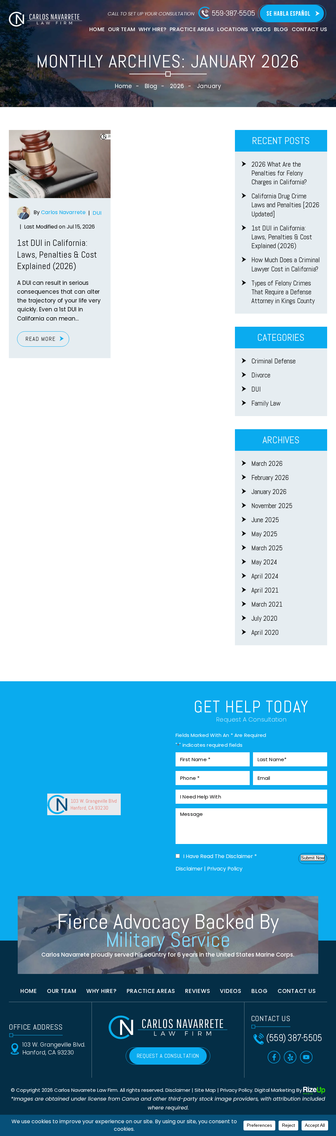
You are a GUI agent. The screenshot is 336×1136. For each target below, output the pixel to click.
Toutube (306, 1057)
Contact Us (309, 29)
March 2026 (267, 463)
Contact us (297, 991)
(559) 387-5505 (294, 1038)
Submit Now (312, 857)
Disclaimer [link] (177, 1090)
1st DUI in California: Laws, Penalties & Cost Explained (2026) (57, 254)
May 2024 (264, 562)
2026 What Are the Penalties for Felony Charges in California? (279, 173)
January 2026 (268, 491)
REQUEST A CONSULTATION (168, 1055)
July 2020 (264, 618)
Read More (41, 338)
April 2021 (265, 590)
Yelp (290, 1057)
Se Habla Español (288, 14)
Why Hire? (152, 29)
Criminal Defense (273, 361)
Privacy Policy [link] (236, 1090)
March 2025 (267, 547)
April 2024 (264, 576)
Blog (281, 29)
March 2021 (267, 604)
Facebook (274, 1057)
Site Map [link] (205, 1090)
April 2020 (265, 632)
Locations (232, 29)
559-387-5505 (233, 13)
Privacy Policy (224, 868)
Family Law (266, 403)
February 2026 (270, 477)
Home (97, 29)
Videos (260, 29)
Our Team (121, 29)
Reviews (197, 991)
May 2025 (264, 533)
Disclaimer (189, 868)
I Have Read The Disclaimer (220, 856)
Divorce (260, 375)
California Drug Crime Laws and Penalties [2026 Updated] (285, 205)
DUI (97, 213)
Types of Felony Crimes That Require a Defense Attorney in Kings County (283, 292)
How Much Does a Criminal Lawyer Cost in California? (285, 264)
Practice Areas (192, 29)
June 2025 (265, 519)
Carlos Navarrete (63, 212)
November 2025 (272, 505)
